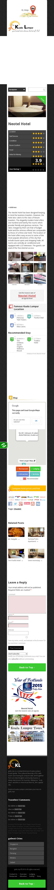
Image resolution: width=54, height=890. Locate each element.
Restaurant (23, 469)
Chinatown (19, 826)
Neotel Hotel (27, 295)
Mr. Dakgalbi (12, 539)
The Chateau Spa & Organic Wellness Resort (20, 345)
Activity (36, 474)
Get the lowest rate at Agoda (27, 709)
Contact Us (13, 874)
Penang (13, 853)
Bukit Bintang (36, 824)
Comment (11, 594)
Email (10, 622)
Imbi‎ (15, 828)
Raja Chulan (22, 833)
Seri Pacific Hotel (14, 560)
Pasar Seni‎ (40, 831)
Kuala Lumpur (33, 828)
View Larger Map (26, 461)
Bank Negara (27, 824)
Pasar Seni (33, 831)
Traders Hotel (37, 341)
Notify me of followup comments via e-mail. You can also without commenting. (26, 657)
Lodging (36, 469)
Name (11, 615)
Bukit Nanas (12, 826)
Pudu (10, 833)
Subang (34, 833)
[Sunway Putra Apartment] (36, 536)
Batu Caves (21, 326)
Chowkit (17, 509)
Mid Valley (26, 831)
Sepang (29, 833)
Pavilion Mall (39, 318)
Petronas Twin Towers (21, 319)
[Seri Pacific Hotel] (16, 558)
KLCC (19, 828)
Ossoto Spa (21, 806)
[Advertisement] (27, 60)
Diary (39, 876)
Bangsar (20, 824)
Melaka (13, 858)
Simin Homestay (34, 560)
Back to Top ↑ (27, 667)
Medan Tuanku (17, 831)
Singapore (14, 844)
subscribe (15, 659)
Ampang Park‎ (12, 824)
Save (28, 503)
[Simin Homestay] (36, 558)
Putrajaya (15, 833)
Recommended (32, 479)
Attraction (23, 474)
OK (36, 421)
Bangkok (13, 849)
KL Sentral (24, 828)
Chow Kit (32, 826)
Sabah (12, 862)
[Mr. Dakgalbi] (16, 536)
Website (11, 630)
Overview (23, 874)
